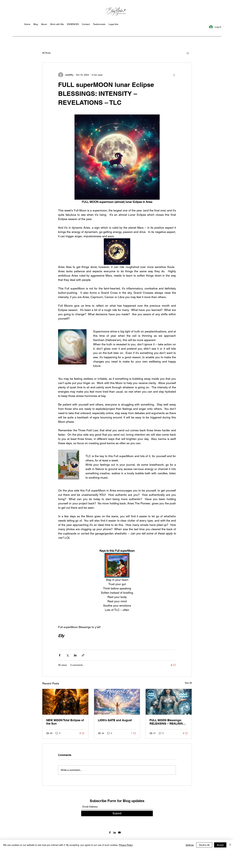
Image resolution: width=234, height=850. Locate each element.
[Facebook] (109, 832)
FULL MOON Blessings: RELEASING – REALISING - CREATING (168, 721)
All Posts (46, 53)
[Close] (230, 844)
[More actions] (174, 75)
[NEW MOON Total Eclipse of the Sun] (65, 702)
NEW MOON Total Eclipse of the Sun (65, 721)
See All (188, 683)
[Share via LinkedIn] (75, 655)
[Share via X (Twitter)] (67, 655)
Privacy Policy (126, 844)
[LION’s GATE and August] (117, 702)
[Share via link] (83, 655)
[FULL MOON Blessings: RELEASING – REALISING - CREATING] (169, 702)
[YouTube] (119, 832)
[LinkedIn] (114, 832)
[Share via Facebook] (59, 655)
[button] (187, 53)
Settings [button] (190, 844)
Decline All (204, 844)
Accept (220, 844)
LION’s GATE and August (115, 720)
